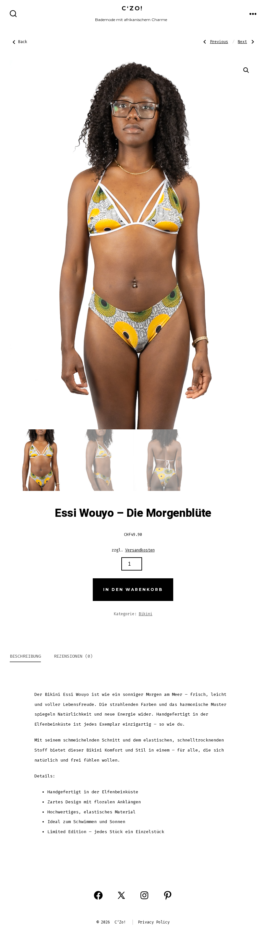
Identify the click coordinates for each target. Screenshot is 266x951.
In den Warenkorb (133, 589)
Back (22, 41)
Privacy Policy (154, 922)
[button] (246, 70)
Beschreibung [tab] (25, 656)
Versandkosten (140, 550)
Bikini (145, 614)
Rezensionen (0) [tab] (73, 656)
